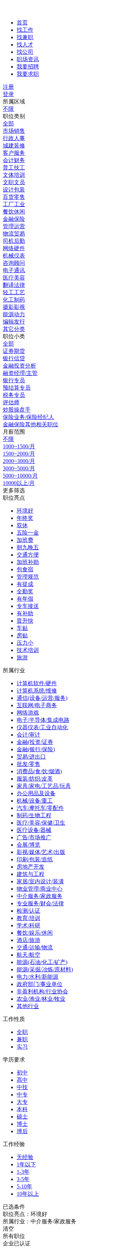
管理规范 (28, 577)
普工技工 (14, 168)
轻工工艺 (14, 292)
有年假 (25, 599)
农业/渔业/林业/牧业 (41, 999)
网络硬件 (14, 248)
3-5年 (23, 1179)
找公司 (25, 52)
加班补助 (28, 562)
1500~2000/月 (19, 454)
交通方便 (28, 555)
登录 (8, 94)
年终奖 (25, 518)
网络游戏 (28, 713)
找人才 (25, 45)
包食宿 (25, 569)
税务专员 (14, 395)
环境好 (25, 511)
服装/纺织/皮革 (35, 779)
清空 (8, 1229)
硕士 (22, 1117)
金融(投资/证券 (35, 742)
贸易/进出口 (31, 757)
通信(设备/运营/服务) (42, 698)
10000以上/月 (19, 483)
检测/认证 (28, 911)
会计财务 (14, 160)
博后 (22, 1131)
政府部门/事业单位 (39, 984)
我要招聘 (28, 67)
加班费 (25, 540)
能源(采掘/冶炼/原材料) (45, 969)
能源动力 (14, 314)
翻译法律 (14, 285)
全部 (8, 123)
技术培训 (28, 650)
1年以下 (26, 1164)
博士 (22, 1124)
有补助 (25, 613)
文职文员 (14, 182)
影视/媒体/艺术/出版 (41, 852)
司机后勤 (14, 241)
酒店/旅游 (28, 940)
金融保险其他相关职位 (30, 424)
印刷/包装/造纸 (35, 859)
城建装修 (14, 146)
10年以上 (28, 1194)
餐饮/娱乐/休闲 (35, 933)
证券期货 (14, 351)
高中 (22, 1080)
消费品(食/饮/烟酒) (39, 771)
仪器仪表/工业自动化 (42, 727)
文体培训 (14, 175)
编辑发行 (14, 322)
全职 (22, 1032)
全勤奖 (25, 591)
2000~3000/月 (19, 461)
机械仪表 (14, 256)
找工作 (25, 30)
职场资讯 (28, 59)
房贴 (22, 635)
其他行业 (28, 1006)
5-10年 (24, 1186)
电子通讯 (14, 270)
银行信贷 (14, 358)
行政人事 (14, 138)
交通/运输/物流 (35, 947)
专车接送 (28, 606)
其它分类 (14, 329)
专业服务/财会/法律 (40, 903)
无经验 (25, 1157)
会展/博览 (28, 845)
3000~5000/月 (19, 468)
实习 (22, 1047)
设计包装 (14, 190)
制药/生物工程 (34, 815)
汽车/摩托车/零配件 (40, 808)
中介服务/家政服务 (39, 896)
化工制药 (14, 300)
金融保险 (14, 219)
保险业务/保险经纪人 (28, 417)
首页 (22, 23)
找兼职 (25, 37)
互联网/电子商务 (37, 705)
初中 (22, 1072)
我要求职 (28, 74)
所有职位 (14, 1236)
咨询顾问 (14, 263)
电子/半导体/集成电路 (43, 720)
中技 (22, 1087)
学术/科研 (28, 925)
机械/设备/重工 (35, 801)
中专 (22, 1095)
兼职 (22, 1039)
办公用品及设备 (36, 793)
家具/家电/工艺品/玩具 (44, 786)
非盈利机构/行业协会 (42, 991)
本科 (22, 1109)
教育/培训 (28, 918)
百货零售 (14, 197)
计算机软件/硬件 (37, 683)
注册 (8, 87)
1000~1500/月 (19, 446)
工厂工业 (14, 204)
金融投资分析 (19, 366)
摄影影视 (14, 307)
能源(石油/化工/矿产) (42, 962)
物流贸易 (14, 234)
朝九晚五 (28, 547)
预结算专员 (17, 388)
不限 (8, 109)
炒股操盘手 (17, 410)
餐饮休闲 (14, 212)
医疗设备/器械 (34, 830)
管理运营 (14, 226)
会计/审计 (28, 735)
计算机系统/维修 (37, 691)
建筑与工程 (30, 874)
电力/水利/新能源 (37, 977)
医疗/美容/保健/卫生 (41, 823)
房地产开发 (30, 867)
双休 (22, 525)
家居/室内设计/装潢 (40, 881)
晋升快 (25, 621)
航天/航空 (28, 955)
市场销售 (14, 131)
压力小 (25, 643)
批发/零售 (28, 764)
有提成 (25, 584)
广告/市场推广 (34, 837)
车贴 (22, 628)
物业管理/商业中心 (39, 889)
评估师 (11, 402)
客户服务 (14, 153)
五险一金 (28, 533)
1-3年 (23, 1172)
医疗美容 (14, 278)
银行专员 (14, 380)
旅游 (22, 657)
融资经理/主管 (20, 373)
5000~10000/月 (20, 476)
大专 (22, 1102)
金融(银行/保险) (36, 749)
